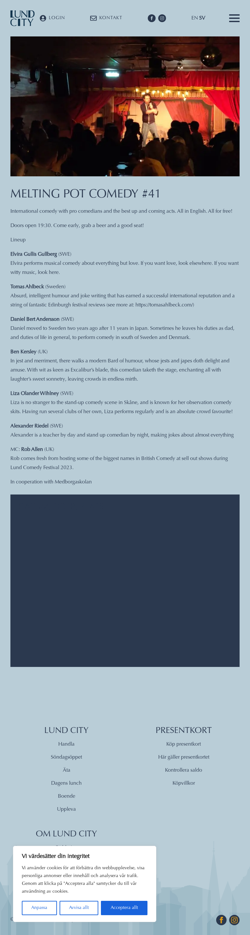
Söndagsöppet (66, 757)
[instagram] (162, 18)
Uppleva (66, 809)
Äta (66, 770)
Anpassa (39, 908)
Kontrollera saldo (183, 770)
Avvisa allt (79, 908)
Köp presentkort (183, 744)
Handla (66, 744)
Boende (66, 796)
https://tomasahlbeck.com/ (164, 305)
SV (202, 18)
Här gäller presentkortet (183, 757)
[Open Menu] (234, 18)
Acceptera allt (124, 908)
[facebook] (152, 18)
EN (194, 18)
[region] (84, 884)
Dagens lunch (66, 783)
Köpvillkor (184, 783)
